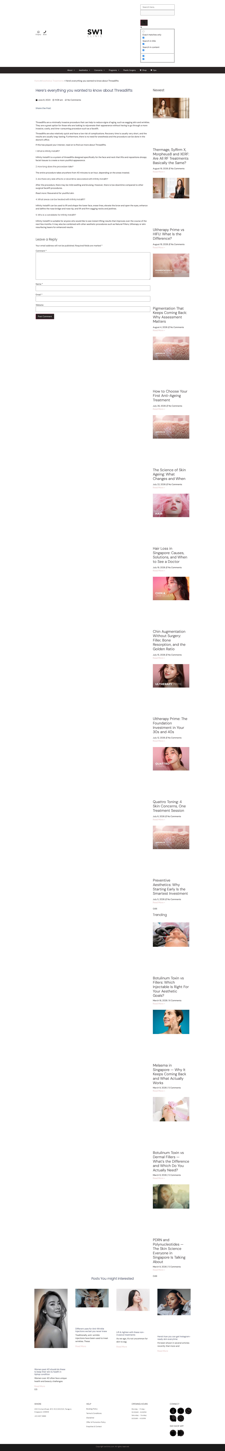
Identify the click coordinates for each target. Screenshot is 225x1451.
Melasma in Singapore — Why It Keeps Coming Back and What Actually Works (169, 1074)
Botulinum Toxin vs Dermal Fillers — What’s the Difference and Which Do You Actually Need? (171, 1161)
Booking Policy (92, 1409)
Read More (39, 1386)
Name (39, 284)
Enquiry (38, 34)
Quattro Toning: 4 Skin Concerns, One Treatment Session (169, 806)
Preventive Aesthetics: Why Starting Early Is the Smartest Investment (170, 887)
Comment (41, 251)
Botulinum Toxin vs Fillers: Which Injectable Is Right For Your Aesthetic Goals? (171, 987)
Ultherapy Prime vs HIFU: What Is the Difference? (168, 234)
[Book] (45, 32)
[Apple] (173, 1433)
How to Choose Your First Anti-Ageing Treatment (170, 395)
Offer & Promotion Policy (96, 1422)
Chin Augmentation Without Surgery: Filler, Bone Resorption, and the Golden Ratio (169, 640)
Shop (144, 70)
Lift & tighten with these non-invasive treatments (130, 1333)
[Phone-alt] (173, 1418)
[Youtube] (180, 1411)
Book (45, 34)
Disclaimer (90, 1418)
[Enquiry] (38, 32)
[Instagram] (180, 1418)
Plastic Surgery (129, 70)
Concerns (98, 70)
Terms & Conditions (93, 1413)
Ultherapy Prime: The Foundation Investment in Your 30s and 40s (170, 725)
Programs (113, 70)
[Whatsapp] (188, 1411)
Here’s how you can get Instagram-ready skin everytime (173, 1337)
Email (39, 295)
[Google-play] (180, 1433)
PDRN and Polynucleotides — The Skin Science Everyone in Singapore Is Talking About (169, 1250)
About (69, 70)
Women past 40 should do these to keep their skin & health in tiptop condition (49, 1372)
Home (37, 80)
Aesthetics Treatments (53, 80)
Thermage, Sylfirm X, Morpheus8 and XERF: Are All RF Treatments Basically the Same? (171, 156)
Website (39, 305)
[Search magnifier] (144, 23)
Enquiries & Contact (94, 1426)
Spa (154, 70)
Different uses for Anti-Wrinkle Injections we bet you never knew (91, 1330)
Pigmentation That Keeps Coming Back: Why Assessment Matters (170, 315)
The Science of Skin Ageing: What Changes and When (169, 474)
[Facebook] (173, 1411)
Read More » (159, 171)
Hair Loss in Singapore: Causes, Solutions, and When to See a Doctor (170, 555)
